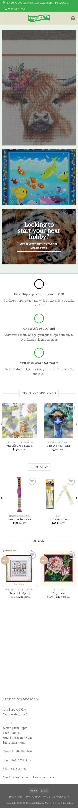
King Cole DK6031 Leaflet (20, 445)
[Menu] (5, 18)
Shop (21, 797)
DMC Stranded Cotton (19, 519)
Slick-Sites (67, 803)
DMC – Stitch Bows (59, 519)
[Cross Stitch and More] (39, 18)
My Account (33, 797)
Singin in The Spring (19, 593)
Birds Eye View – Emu (58, 445)
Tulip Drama (58, 593)
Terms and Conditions (56, 797)
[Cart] (73, 18)
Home (12, 797)
